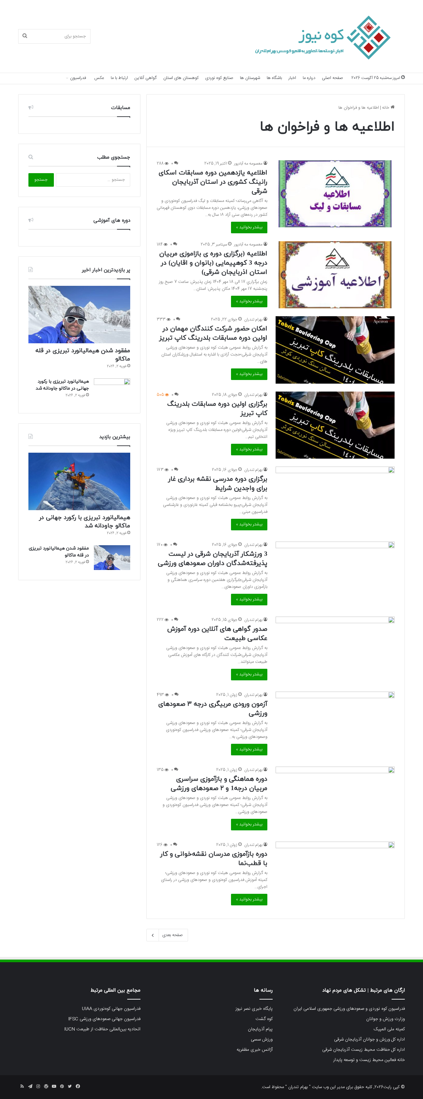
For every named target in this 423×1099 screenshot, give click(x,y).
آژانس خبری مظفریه (255, 1049)
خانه (386, 107)
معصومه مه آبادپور (248, 163)
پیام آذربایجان (260, 1029)
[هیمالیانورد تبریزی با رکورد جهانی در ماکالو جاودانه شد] (112, 390)
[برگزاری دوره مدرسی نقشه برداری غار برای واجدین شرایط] (335, 500)
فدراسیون (78, 78)
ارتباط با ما (119, 78)
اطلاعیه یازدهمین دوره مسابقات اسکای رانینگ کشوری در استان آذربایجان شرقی (213, 182)
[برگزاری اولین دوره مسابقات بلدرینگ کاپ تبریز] (335, 425)
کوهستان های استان (181, 78)
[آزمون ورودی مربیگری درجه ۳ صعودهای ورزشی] (335, 725)
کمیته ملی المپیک (389, 1029)
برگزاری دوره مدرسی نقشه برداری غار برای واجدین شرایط (217, 483)
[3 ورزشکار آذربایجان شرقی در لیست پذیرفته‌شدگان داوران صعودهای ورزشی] (335, 575)
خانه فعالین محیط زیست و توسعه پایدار (369, 1060)
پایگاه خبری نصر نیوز (254, 1008)
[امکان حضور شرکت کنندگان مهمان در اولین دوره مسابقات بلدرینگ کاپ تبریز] (335, 349)
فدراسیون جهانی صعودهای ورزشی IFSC (104, 1019)
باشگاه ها (274, 78)
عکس (99, 78)
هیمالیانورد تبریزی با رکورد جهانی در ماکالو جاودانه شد (84, 521)
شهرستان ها (250, 78)
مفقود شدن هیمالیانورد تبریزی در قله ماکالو (83, 355)
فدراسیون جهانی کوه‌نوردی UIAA (111, 1008)
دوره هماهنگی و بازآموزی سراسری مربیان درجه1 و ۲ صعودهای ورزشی (219, 784)
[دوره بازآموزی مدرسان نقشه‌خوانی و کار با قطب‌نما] (335, 875)
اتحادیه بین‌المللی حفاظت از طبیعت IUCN (102, 1029)
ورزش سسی (262, 1039)
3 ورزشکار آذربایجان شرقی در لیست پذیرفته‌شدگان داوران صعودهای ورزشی (212, 559)
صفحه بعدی (172, 935)
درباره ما (309, 78)
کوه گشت (264, 1019)
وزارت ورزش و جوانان (385, 1019)
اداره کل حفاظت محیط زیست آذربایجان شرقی (363, 1049)
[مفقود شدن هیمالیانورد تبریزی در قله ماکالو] (79, 314)
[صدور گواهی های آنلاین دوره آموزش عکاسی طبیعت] (335, 650)
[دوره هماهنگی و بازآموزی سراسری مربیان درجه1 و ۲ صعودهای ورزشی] (335, 800)
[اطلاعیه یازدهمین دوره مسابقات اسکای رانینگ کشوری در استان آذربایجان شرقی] (335, 193)
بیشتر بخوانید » (249, 227)
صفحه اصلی (332, 78)
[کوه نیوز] (314, 36)
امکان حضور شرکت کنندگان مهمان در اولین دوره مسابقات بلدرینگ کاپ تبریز (213, 333)
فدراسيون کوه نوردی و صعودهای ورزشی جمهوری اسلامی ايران (349, 1008)
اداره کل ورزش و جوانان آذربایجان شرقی (369, 1039)
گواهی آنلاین (146, 78)
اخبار (292, 78)
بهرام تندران (253, 319)
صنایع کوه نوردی (219, 78)
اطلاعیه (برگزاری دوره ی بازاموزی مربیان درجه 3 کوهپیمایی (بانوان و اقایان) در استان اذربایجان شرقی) (213, 263)
